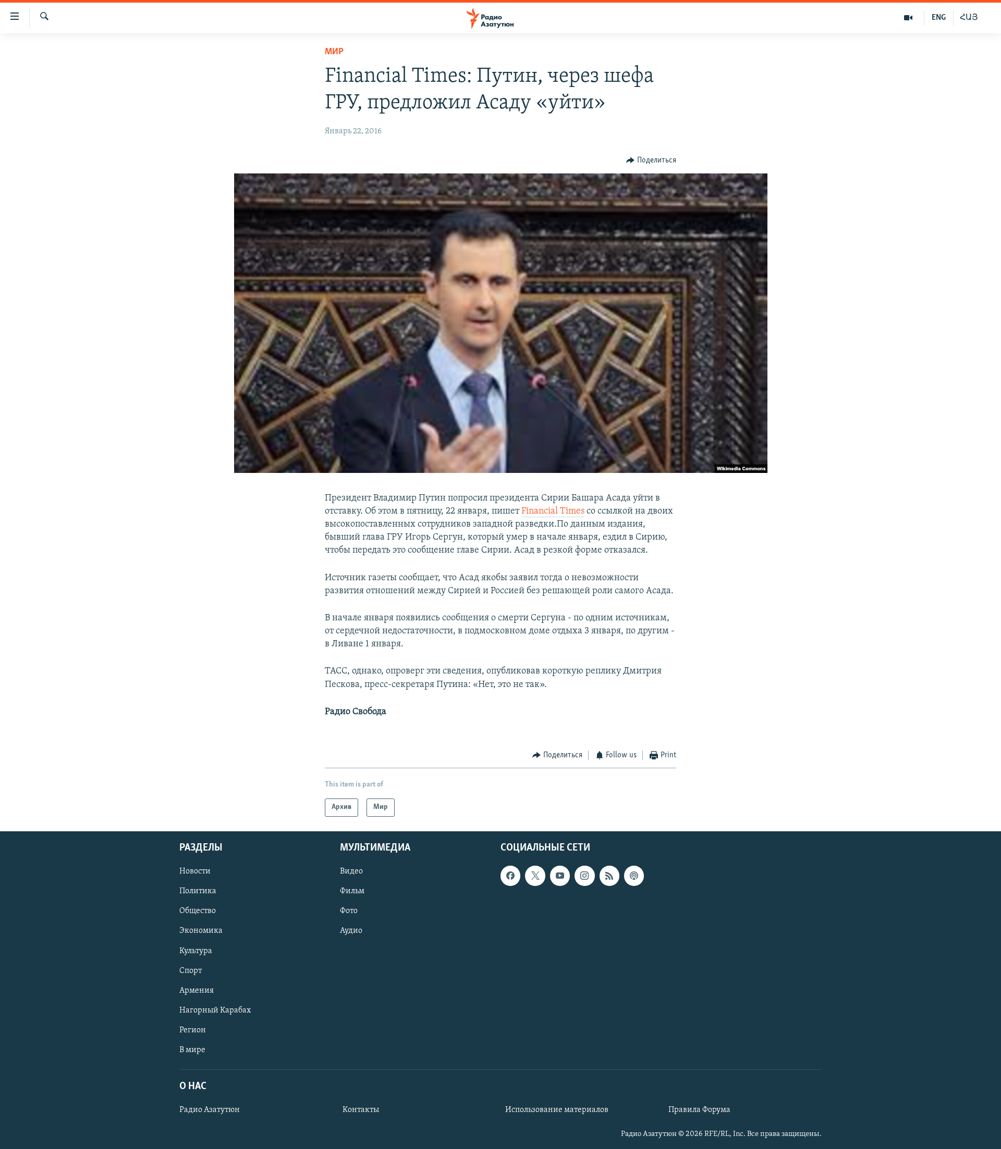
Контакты (361, 1110)
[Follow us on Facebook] (510, 875)
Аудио (351, 931)
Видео (351, 871)
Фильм (352, 891)
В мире (192, 1049)
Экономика (201, 931)
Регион (192, 1030)
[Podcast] (634, 875)
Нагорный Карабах (215, 1010)
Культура (195, 950)
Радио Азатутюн (209, 1110)
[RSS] (609, 875)
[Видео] (908, 17)
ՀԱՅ (969, 18)
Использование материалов (556, 1110)
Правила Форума (699, 1110)
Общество (197, 911)
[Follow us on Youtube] (560, 875)
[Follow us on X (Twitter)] (535, 875)
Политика (197, 891)
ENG (939, 18)
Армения (196, 990)
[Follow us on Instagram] (584, 875)
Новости (195, 871)
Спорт (190, 970)
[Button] (651, 160)
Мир (334, 52)
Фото (349, 911)
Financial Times (552, 511)
